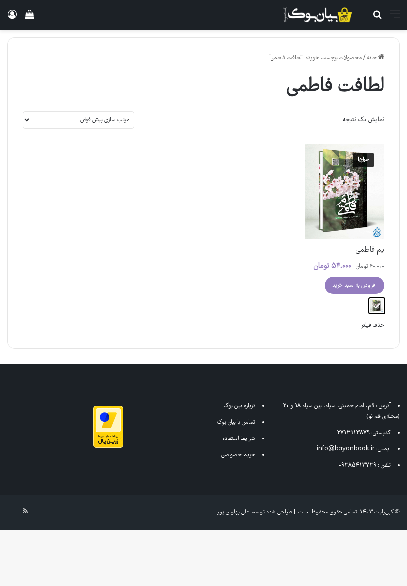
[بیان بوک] (318, 15)
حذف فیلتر (372, 325)
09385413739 (357, 465)
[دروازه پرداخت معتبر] (108, 446)
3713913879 (353, 433)
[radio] (376, 305)
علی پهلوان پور (233, 512)
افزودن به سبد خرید (354, 285)
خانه (372, 58)
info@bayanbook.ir (346, 449)
